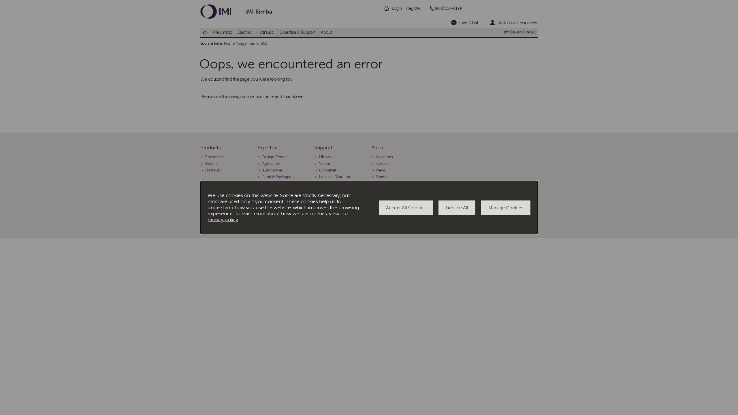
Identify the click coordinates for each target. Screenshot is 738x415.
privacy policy (223, 219)
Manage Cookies (505, 207)
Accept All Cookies (406, 207)
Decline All (457, 207)
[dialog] (369, 208)
